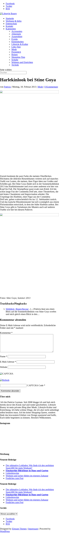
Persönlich (16, 52)
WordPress (5, 531)
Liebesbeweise (12, 473)
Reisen (14, 54)
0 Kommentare (51, 87)
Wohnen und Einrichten (22, 62)
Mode (14, 49)
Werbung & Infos (13, 21)
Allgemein (16, 34)
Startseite (10, 18)
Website (3, 367)
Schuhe (14, 59)
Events (14, 39)
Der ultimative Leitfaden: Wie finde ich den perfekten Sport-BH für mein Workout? (30, 466)
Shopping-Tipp (18, 57)
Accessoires (16, 31)
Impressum (33, 529)
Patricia (7, 87)
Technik (15, 65)
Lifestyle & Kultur (19, 44)
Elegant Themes (19, 529)
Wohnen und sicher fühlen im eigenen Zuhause (27, 476)
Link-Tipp (16, 47)
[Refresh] (4, 380)
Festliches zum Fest (14, 478)
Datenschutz (11, 23)
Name (3, 356)
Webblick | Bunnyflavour (17, 309)
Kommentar (6, 333)
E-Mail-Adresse (8, 362)
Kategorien (11, 29)
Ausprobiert (16, 36)
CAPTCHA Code (35, 385)
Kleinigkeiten (17, 41)
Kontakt (9, 26)
